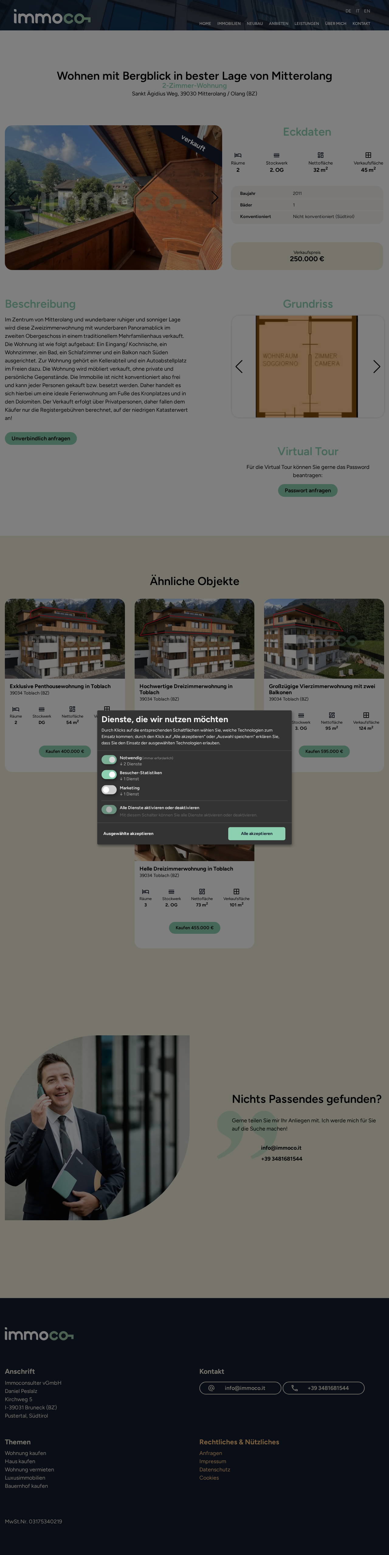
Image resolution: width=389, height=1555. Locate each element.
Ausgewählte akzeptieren (128, 833)
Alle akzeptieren (257, 833)
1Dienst (129, 779)
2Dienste (131, 764)
